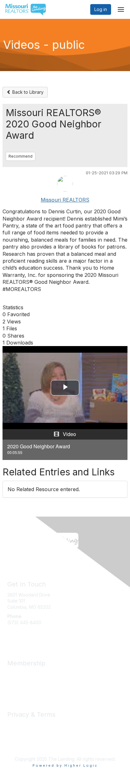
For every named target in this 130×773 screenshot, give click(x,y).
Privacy (15, 725)
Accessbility (19, 743)
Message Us (20, 634)
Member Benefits (25, 673)
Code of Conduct (25, 731)
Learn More (19, 686)
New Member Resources (33, 679)
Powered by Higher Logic (65, 765)
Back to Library (27, 92)
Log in (100, 9)
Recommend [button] (20, 156)
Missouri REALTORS (65, 200)
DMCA (13, 737)
